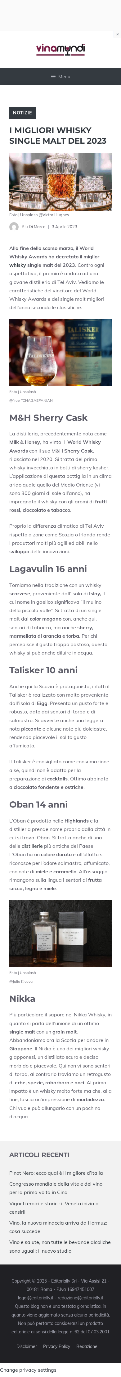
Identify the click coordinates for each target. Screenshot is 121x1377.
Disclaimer (26, 1346)
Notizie (22, 113)
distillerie (32, 846)
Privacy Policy (56, 1346)
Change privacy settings (28, 1370)
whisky (17, 265)
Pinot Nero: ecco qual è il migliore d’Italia (56, 1173)
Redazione (86, 1346)
